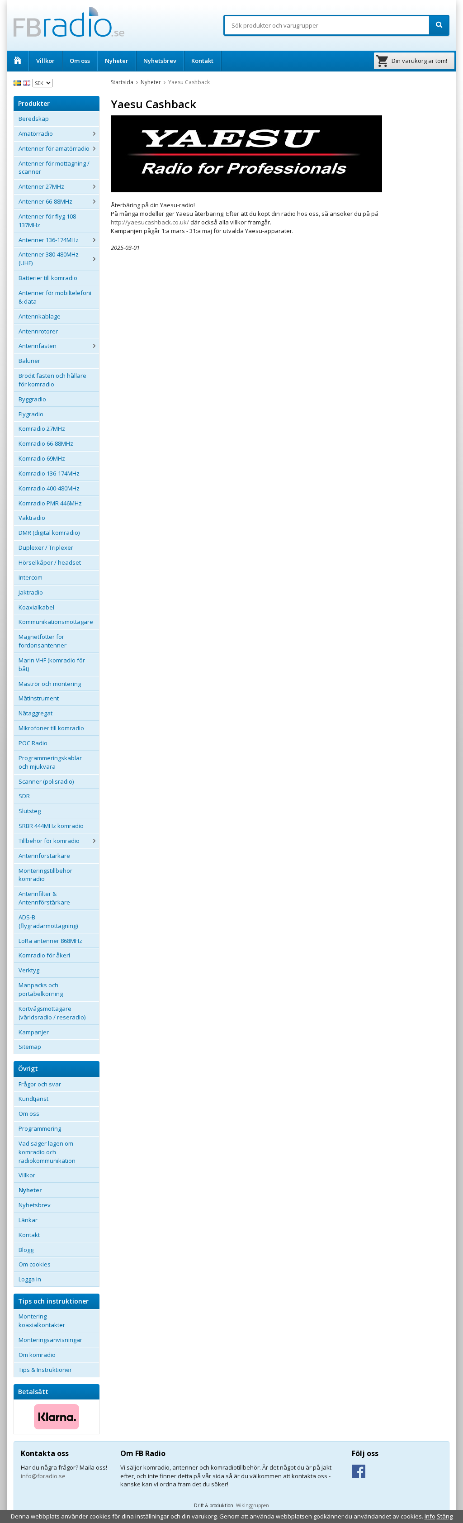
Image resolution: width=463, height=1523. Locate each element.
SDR (24, 796)
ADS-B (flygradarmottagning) (48, 921)
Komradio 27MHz (42, 428)
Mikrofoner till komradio (51, 728)
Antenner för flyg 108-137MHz (48, 220)
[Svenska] (18, 82)
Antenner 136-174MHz (49, 240)
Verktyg (29, 970)
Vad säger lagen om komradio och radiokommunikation (47, 1152)
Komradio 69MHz (42, 458)
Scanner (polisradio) (46, 781)
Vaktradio (32, 518)
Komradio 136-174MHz (49, 473)
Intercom (31, 577)
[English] (28, 82)
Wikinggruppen (252, 1505)
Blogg (26, 1250)
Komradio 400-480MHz (49, 488)
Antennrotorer (38, 331)
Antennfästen (38, 346)
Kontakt (202, 61)
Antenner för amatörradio (54, 148)
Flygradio (31, 414)
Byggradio (32, 399)
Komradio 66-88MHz (46, 443)
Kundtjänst (33, 1099)
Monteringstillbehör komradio (45, 874)
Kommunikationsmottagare (56, 622)
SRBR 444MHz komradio (51, 826)
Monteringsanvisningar (50, 1340)
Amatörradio (36, 133)
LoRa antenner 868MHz (50, 941)
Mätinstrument (39, 698)
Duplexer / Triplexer (46, 547)
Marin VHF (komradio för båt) (52, 664)
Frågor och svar (40, 1084)
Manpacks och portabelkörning (41, 989)
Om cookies (35, 1264)
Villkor (45, 61)
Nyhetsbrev (159, 61)
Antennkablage (40, 316)
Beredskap (34, 118)
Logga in (30, 1279)
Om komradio (37, 1355)
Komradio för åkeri (44, 955)
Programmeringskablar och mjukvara (50, 762)
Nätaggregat (35, 713)
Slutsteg (30, 811)
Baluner (29, 361)
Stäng (445, 1516)
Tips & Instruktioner (45, 1370)
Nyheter (116, 61)
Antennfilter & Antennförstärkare (44, 898)
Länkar (28, 1220)
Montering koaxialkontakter (42, 1320)
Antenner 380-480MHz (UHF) (49, 258)
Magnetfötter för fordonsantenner (42, 641)
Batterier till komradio (48, 278)
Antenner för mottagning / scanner (54, 167)
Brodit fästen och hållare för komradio (52, 379)
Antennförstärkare (44, 856)
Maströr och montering (50, 684)
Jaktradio (31, 592)
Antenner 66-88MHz (45, 201)
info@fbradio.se (43, 1476)
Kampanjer (34, 1032)
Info (430, 1516)
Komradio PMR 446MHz (50, 503)
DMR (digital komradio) (49, 532)
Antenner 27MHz (41, 186)
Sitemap (30, 1046)
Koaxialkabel (36, 607)
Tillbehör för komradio (49, 841)
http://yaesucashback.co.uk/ (150, 222)
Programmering (40, 1128)
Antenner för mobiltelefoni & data (55, 297)
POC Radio (33, 743)
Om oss (80, 61)
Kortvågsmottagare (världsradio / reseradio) (52, 1012)
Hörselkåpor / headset (50, 562)
